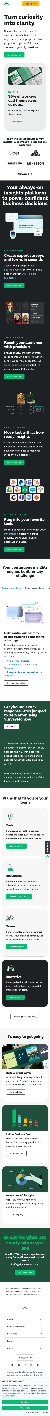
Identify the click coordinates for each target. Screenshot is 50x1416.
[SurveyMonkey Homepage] (6, 4)
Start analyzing (16, 1214)
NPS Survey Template (18, 660)
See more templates (16, 683)
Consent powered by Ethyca (35, 1412)
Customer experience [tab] (11, 588)
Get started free (14, 55)
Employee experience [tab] (34, 588)
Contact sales (15, 997)
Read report (16, 121)
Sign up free (31, 4)
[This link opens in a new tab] (12, 1365)
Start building (15, 1092)
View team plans (16, 947)
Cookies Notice (8, 1396)
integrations (11, 533)
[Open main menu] (43, 3)
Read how (11, 726)
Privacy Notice (41, 1393)
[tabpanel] (25, 642)
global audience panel (16, 365)
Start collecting (16, 1153)
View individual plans (18, 896)
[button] (25, 1319)
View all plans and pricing (25, 1016)
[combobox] (25, 1357)
